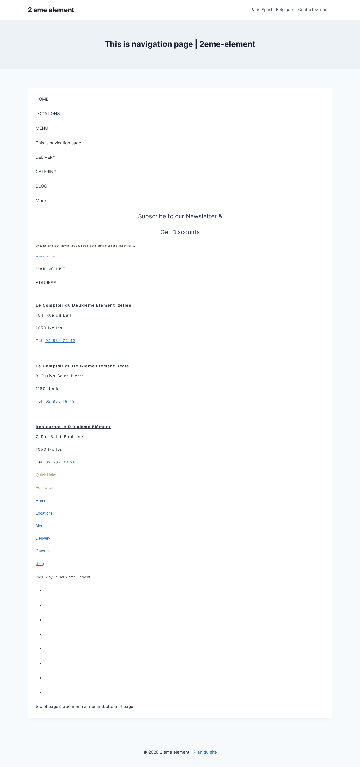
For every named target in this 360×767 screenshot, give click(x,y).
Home (41, 501)
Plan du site (205, 752)
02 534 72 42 (60, 340)
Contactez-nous (314, 9)
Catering (43, 551)
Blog (40, 563)
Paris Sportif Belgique (272, 9)
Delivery (43, 538)
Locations (44, 513)
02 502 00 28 (60, 462)
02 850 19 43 (60, 401)
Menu (41, 526)
